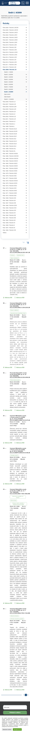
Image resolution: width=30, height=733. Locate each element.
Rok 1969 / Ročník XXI (9, 198)
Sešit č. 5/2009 (8, 82)
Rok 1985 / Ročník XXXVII (10, 158)
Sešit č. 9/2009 (8, 92)
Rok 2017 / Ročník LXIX (10, 50)
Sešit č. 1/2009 (8, 72)
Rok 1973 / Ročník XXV (10, 188)
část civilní (7, 94)
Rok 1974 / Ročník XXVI (10, 186)
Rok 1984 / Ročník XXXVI (10, 161)
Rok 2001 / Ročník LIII (9, 119)
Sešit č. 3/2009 (8, 77)
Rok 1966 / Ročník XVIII (10, 205)
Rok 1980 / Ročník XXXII (10, 171)
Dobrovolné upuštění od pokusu (17, 497)
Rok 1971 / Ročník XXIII (10, 193)
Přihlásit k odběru (15, 712)
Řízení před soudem (15, 380)
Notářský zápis (20, 255)
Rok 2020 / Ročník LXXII (10, 42)
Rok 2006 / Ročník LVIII (9, 106)
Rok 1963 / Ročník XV (9, 213)
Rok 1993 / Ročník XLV (9, 139)
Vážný (4, 232)
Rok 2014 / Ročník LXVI (10, 57)
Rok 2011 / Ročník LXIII (10, 64)
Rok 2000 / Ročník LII (9, 121)
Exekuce (12, 255)
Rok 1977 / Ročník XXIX (10, 178)
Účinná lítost (13, 500)
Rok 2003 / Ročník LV (9, 114)
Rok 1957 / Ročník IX (9, 228)
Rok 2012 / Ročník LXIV (10, 62)
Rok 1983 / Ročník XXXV (10, 163)
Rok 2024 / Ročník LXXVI (10, 32)
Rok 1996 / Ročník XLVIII (10, 131)
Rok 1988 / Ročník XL (9, 151)
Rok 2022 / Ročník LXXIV (10, 37)
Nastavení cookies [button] (7, 729)
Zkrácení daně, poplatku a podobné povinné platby (18, 503)
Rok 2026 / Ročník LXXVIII (10, 27)
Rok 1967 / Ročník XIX (9, 203)
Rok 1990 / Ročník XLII (9, 146)
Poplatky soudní (14, 455)
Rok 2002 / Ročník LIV (9, 116)
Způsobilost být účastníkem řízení (18, 313)
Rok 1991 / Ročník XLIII (10, 144)
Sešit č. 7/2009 (8, 87)
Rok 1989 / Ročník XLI (9, 148)
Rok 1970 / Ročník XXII (9, 195)
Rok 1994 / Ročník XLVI (10, 136)
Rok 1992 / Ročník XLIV (10, 141)
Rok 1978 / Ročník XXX (10, 176)
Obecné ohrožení (14, 615)
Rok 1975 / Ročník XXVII (10, 183)
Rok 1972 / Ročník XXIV (10, 190)
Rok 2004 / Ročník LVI (9, 111)
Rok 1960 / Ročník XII (9, 220)
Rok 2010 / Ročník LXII (9, 67)
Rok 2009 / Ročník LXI (9, 69)
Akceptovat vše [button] (17, 729)
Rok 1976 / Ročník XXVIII (10, 181)
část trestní (7, 97)
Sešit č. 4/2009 (8, 79)
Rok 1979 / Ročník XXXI (10, 173)
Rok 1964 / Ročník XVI (9, 210)
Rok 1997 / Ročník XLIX (10, 129)
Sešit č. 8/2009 (8, 89)
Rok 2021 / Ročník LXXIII (10, 40)
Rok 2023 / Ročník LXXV (10, 35)
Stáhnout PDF (8, 297)
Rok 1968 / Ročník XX (9, 200)
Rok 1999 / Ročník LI (9, 124)
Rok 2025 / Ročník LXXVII (10, 30)
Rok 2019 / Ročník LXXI (10, 45)
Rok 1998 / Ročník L (9, 126)
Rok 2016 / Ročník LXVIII (10, 52)
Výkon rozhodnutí (14, 258)
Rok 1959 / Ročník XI (9, 223)
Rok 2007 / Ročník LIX (9, 104)
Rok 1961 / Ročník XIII (9, 218)
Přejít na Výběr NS (13, 3)
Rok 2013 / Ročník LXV (9, 60)
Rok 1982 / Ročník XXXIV (10, 166)
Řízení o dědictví (14, 310)
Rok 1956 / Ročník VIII (9, 230)
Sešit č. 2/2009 (8, 74)
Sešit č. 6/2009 (8, 84)
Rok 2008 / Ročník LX (9, 102)
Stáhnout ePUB (20, 297)
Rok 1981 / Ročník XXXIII (10, 168)
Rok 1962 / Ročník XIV (9, 215)
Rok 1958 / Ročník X (9, 225)
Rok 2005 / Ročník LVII (9, 109)
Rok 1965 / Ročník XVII (9, 208)
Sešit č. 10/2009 (9, 99)
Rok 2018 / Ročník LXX (9, 47)
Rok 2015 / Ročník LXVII (10, 55)
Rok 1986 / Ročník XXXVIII (10, 156)
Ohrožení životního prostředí (17, 618)
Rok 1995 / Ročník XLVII (10, 134)
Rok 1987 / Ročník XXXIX (10, 153)
